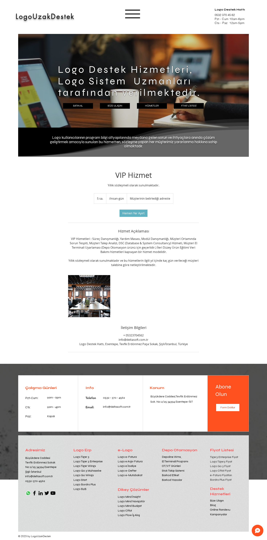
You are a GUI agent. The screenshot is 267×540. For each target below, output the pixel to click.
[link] (133, 213)
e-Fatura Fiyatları (221, 475)
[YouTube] (53, 493)
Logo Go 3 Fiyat (220, 466)
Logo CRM (125, 510)
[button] (132, 14)
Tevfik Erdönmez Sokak (40, 462)
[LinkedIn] (41, 493)
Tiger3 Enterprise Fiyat (224, 457)
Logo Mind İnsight (129, 496)
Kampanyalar (218, 514)
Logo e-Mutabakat (130, 475)
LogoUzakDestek (45, 16)
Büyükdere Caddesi (37, 458)
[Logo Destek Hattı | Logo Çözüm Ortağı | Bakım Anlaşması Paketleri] (89, 296)
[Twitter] (47, 493)
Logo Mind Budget (130, 506)
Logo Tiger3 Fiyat (221, 461)
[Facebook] (34, 493)
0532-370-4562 (35, 481)
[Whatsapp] (28, 493)
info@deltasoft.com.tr (39, 476)
